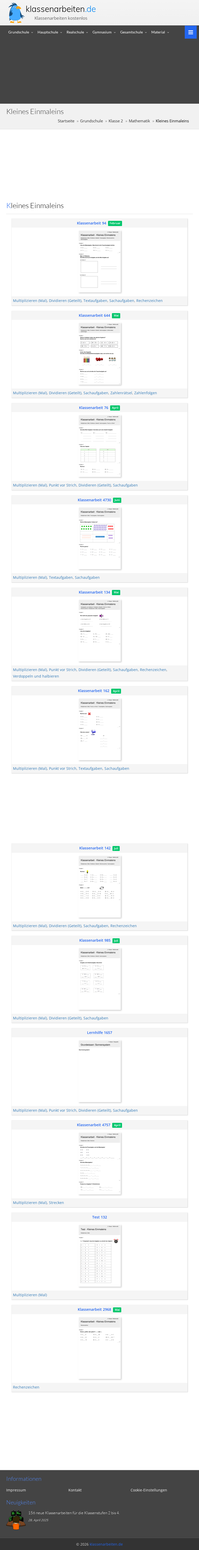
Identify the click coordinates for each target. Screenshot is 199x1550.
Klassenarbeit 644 (94, 315)
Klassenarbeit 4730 (94, 499)
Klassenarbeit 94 (91, 223)
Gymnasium (102, 32)
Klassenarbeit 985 (95, 940)
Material (158, 32)
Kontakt (75, 1490)
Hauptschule (48, 32)
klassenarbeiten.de (106, 1544)
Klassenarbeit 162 (93, 690)
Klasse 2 (116, 121)
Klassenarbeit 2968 (94, 1309)
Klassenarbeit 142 (95, 848)
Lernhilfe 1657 (99, 1032)
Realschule (75, 32)
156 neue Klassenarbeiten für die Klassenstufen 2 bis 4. (74, 1512)
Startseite (66, 121)
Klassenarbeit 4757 (93, 1124)
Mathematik (139, 121)
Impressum (16, 1490)
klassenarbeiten (61, 9)
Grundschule (18, 32)
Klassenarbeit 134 (94, 592)
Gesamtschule (131, 32)
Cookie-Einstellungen (149, 1490)
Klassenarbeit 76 (93, 407)
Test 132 (99, 1217)
